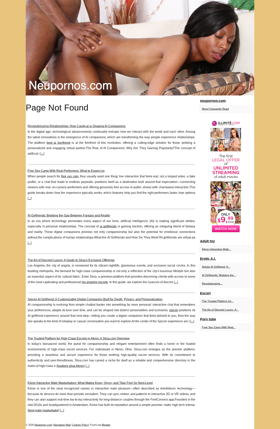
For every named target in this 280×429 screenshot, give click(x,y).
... (42, 153)
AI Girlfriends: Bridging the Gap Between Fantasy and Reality (69, 215)
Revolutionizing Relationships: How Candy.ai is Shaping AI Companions (77, 126)
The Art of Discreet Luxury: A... (220, 309)
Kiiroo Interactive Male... (216, 249)
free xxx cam (69, 176)
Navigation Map (61, 424)
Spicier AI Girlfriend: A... (216, 266)
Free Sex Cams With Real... (218, 327)
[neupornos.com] (140, 47)
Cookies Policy (80, 424)
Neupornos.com (43, 424)
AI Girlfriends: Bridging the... (219, 275)
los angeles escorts (95, 282)
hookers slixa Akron (70, 366)
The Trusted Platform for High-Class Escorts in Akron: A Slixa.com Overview (79, 338)
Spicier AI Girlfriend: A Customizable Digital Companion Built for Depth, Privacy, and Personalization (95, 299)
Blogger (106, 424)
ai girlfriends (108, 226)
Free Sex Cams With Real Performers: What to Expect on (66, 170)
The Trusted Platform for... (218, 301)
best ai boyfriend (58, 142)
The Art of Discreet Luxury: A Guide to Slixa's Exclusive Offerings (71, 260)
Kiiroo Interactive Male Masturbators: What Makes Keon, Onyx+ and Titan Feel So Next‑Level (90, 383)
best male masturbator (43, 410)
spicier (173, 310)
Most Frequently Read (215, 108)
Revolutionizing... (212, 283)
